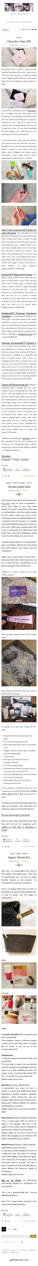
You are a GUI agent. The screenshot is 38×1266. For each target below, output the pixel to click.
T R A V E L (5, 1250)
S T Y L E (23, 1250)
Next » (15, 1229)
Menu (6, 30)
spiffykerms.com (19, 1259)
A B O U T (5, 1252)
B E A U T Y (14, 1250)
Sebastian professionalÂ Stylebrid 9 (19, 343)
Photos (29, 483)
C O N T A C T (15, 1252)
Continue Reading (29, 476)
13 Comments (23, 45)
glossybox (26, 438)
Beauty (19, 37)
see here (6, 503)
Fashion (15, 483)
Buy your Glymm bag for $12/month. (16, 815)
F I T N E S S (31, 1250)
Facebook (25, 459)
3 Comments (26, 490)
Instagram (6, 459)
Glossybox (32, 110)
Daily (12, 853)
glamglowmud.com (26, 334)
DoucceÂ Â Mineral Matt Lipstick (17, 274)
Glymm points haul (19, 486)
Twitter (16, 459)
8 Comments (25, 861)
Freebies (22, 483)
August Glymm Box (19, 857)
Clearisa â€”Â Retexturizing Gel (15, 385)
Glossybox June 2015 (19, 41)
